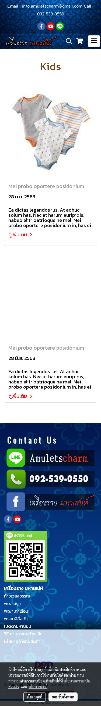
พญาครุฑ (12, 603)
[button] (67, 41)
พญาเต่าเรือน (16, 611)
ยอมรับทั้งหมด (63, 696)
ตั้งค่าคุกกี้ (34, 696)
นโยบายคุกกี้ (38, 686)
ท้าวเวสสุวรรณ (17, 596)
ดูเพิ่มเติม (18, 234)
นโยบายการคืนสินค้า (22, 641)
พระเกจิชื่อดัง (15, 618)
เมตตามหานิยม (17, 626)
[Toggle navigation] (94, 41)
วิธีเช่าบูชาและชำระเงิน (23, 634)
